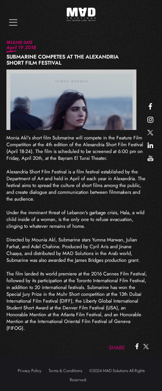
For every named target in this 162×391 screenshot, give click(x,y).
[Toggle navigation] (13, 22)
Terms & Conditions (65, 371)
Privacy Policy (29, 371)
